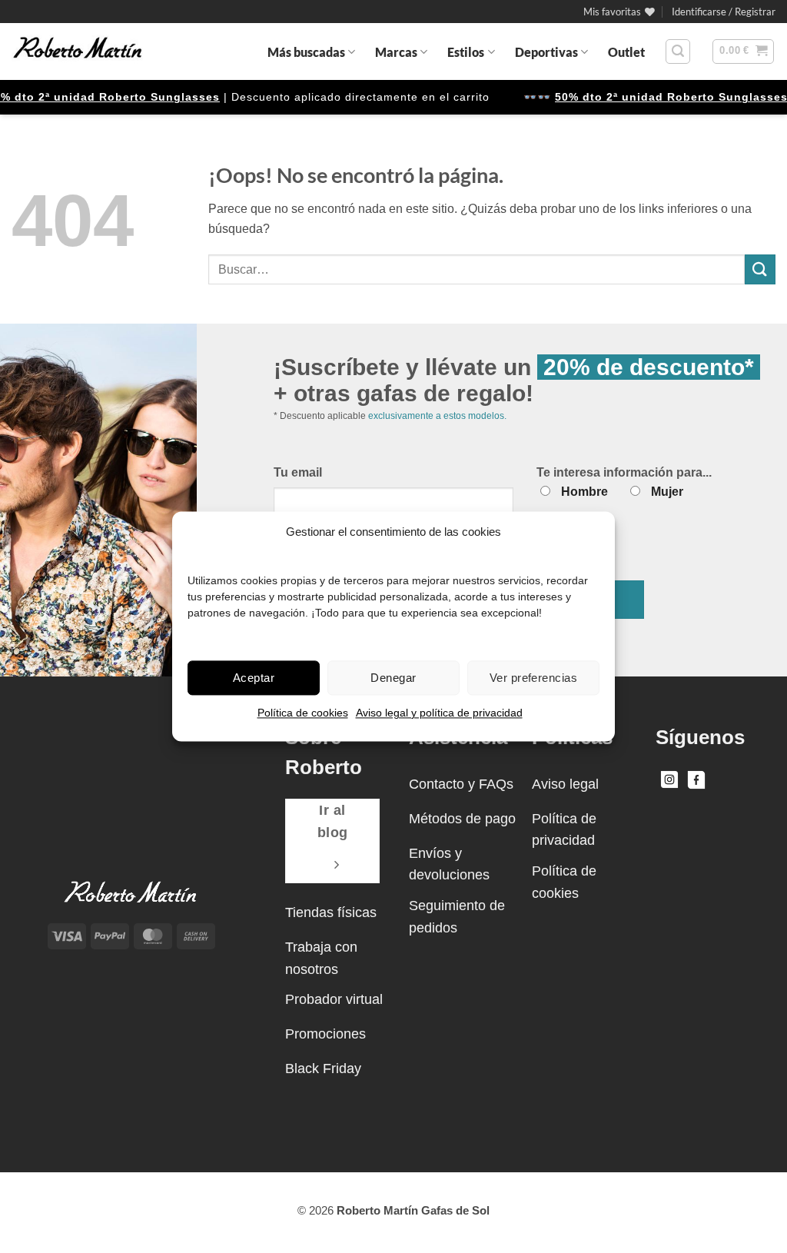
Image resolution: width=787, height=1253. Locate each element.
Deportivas (546, 52)
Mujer (667, 491)
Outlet (626, 52)
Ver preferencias (533, 677)
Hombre (584, 491)
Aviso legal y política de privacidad (439, 712)
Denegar (393, 677)
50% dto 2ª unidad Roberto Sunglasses (658, 97)
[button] (723, 11)
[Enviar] (760, 269)
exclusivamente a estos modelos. (437, 415)
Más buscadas (306, 52)
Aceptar (253, 677)
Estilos (465, 52)
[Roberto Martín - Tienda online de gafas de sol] (78, 51)
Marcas (396, 52)
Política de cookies (302, 712)
